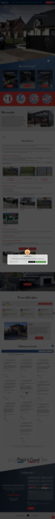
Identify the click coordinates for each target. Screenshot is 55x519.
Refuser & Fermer (13, 262)
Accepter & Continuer (40, 261)
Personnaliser (32, 261)
